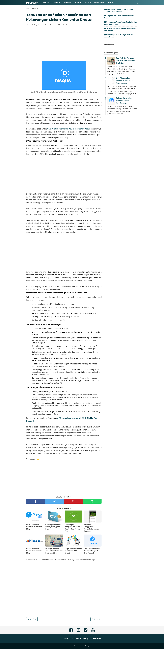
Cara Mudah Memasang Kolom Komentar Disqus (68, 129)
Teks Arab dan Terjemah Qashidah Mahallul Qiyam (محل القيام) (125, 60)
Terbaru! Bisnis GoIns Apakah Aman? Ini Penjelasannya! (124, 100)
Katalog (46, 2)
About (66, 639)
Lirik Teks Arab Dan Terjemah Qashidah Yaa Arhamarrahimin (124, 80)
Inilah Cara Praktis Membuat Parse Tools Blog (34, 527)
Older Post (96, 619)
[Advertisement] (64, 43)
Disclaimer (97, 639)
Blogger (57, 2)
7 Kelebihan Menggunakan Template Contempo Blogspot (91, 528)
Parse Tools (99, 2)
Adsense (67, 2)
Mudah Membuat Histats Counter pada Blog (34, 551)
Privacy (85, 639)
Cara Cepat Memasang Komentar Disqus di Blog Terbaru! (92, 551)
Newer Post (32, 619)
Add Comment (68, 25)
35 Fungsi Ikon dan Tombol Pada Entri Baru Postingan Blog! (54, 551)
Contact (76, 639)
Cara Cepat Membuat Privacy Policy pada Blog (53, 527)
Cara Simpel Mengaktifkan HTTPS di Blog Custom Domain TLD (73, 528)
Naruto (78, 2)
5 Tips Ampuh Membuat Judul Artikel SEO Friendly (73, 551)
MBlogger (32, 3)
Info (109, 2)
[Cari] (137, 2)
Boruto (88, 2)
